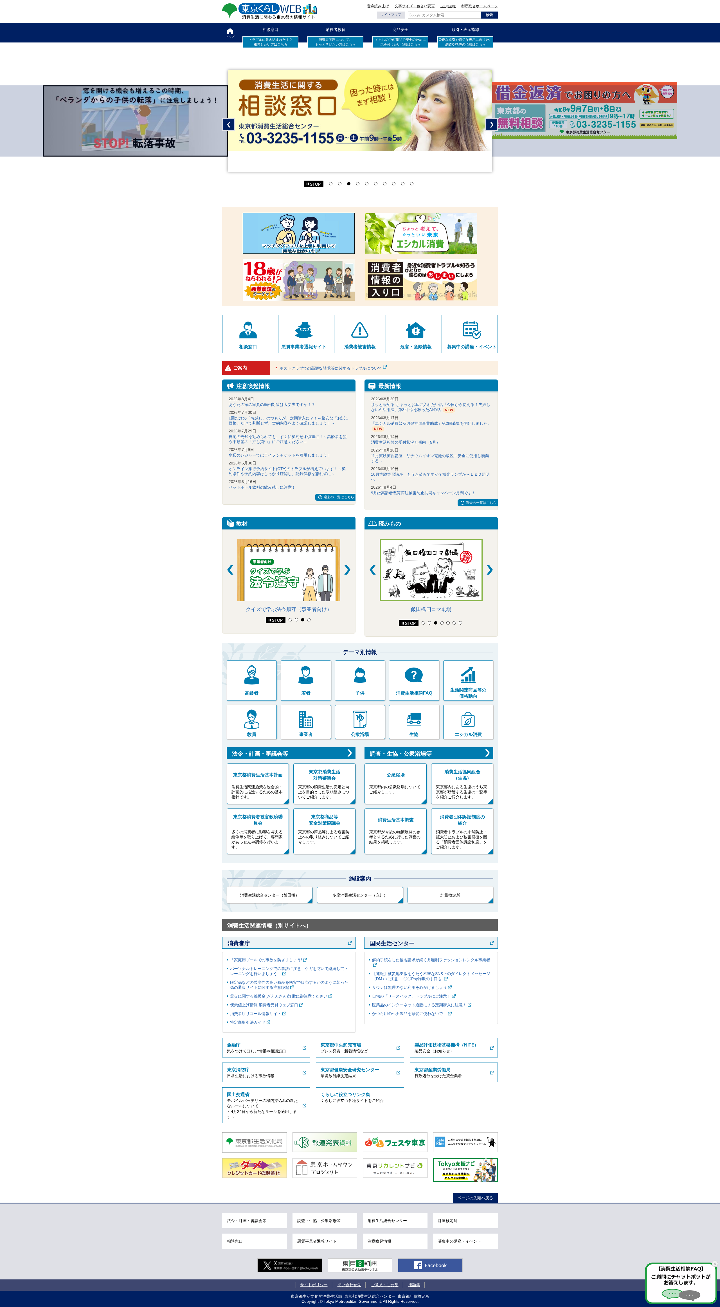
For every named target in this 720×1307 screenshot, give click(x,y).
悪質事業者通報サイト (304, 346)
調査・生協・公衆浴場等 (401, 754)
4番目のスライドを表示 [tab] (357, 183)
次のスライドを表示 (491, 124)
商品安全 (400, 29)
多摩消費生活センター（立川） (360, 895)
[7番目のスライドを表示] (460, 623)
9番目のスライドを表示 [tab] (402, 183)
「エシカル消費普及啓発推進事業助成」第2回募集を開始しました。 (431, 423)
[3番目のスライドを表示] (302, 619)
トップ (230, 36)
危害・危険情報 (416, 346)
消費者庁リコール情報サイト (255, 1013)
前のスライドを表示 (228, 124)
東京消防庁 (238, 1069)
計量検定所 (450, 895)
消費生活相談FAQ (414, 693)
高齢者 (251, 693)
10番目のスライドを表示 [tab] (411, 183)
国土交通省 (238, 1094)
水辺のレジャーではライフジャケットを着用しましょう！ (280, 455)
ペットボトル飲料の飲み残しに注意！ (262, 487)
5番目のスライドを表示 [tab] (366, 183)
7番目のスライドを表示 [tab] (384, 183)
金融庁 (233, 1045)
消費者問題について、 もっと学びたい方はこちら (335, 42)
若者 (306, 693)
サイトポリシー (314, 1285)
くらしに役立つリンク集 (345, 1094)
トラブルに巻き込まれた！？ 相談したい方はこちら (270, 42)
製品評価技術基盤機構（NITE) (445, 1045)
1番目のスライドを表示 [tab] (330, 183)
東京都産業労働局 (433, 1069)
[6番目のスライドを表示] (454, 623)
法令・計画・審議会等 (260, 754)
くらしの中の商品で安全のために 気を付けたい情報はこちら (400, 42)
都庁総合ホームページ (479, 6)
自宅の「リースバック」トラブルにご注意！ (411, 996)
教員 (251, 734)
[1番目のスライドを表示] (290, 619)
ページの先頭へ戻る (475, 1198)
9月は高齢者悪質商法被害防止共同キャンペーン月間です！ (423, 493)
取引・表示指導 (465, 29)
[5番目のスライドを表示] (448, 623)
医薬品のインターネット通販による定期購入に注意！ (419, 1005)
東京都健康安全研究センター (350, 1069)
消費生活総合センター (387, 1220)
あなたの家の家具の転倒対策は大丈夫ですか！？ (272, 404)
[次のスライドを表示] (347, 570)
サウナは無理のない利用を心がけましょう (409, 987)
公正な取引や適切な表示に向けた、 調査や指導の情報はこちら (465, 42)
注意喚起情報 (379, 1241)
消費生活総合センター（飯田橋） (269, 895)
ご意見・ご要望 (385, 1285)
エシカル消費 (468, 734)
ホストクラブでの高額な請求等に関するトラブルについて (331, 368)
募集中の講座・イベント (472, 346)
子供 (360, 693)
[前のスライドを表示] (230, 570)
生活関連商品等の (468, 693)
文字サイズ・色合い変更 (415, 6)
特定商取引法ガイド (248, 1022)
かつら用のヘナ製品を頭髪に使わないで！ (409, 1013)
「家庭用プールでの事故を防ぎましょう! (266, 960)
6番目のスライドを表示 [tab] (375, 183)
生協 (414, 734)
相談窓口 (270, 29)
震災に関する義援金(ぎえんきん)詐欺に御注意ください (278, 996)
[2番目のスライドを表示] (296, 619)
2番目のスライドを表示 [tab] (339, 183)
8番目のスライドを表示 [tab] (393, 183)
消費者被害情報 (360, 346)
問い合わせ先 (349, 1285)
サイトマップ (391, 15)
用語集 (414, 1285)
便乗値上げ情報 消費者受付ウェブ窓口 (264, 1005)
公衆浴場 (360, 734)
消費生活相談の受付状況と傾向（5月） (405, 442)
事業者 (306, 734)
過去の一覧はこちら (339, 497)
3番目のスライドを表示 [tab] (348, 183)
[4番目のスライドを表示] (308, 619)
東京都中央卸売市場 (341, 1045)
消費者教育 (335, 29)
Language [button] (448, 6)
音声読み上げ (378, 6)
